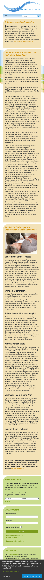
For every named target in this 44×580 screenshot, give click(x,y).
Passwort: (9, 520)
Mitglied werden (12, 537)
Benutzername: (11, 514)
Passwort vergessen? (14, 535)
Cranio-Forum (11, 550)
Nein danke (6, 576)
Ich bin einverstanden (32, 576)
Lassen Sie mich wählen (10, 571)
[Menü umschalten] (6, 16)
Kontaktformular (16, 468)
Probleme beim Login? (14, 541)
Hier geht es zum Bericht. (22, 41)
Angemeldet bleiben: (13, 527)
